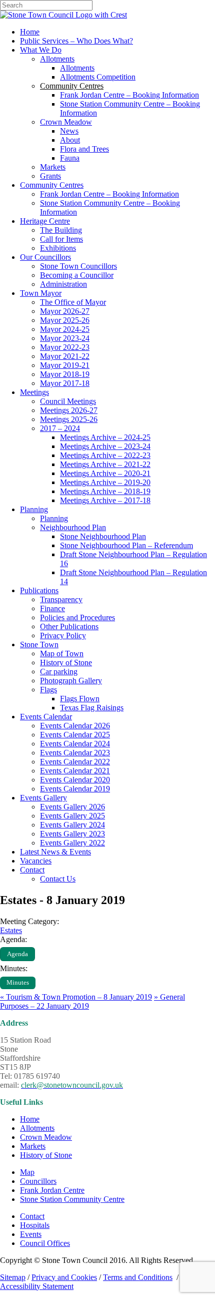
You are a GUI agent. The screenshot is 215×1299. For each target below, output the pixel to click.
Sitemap (13, 1277)
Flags (48, 689)
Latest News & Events (55, 851)
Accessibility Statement (37, 1286)
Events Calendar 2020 (75, 779)
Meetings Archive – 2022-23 (105, 455)
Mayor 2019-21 (65, 365)
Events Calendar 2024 (75, 743)
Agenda (17, 954)
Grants (50, 176)
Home (30, 32)
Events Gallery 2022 (72, 842)
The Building (61, 230)
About (70, 140)
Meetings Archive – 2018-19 (105, 491)
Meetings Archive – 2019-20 (105, 482)
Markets (53, 167)
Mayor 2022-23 (65, 347)
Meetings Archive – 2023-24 (105, 446)
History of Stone (66, 662)
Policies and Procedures (77, 617)
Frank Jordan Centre (52, 1190)
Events (31, 1234)
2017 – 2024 (60, 428)
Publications (39, 590)
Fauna (70, 158)
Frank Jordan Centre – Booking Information (129, 95)
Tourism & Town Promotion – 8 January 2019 (76, 997)
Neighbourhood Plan (73, 527)
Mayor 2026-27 (65, 311)
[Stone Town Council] (63, 15)
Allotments (57, 59)
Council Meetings (68, 401)
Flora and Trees (84, 149)
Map (27, 1172)
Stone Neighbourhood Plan (103, 536)
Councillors (38, 1181)
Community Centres (52, 185)
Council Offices (45, 1243)
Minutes (17, 982)
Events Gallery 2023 (72, 833)
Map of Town (62, 653)
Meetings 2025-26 (69, 419)
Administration (63, 284)
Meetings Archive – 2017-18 (105, 500)
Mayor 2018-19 (65, 374)
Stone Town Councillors (78, 266)
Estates (11, 930)
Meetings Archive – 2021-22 (105, 464)
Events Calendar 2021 (75, 770)
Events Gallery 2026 (72, 806)
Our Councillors (45, 257)
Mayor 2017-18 (65, 383)
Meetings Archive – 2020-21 (105, 473)
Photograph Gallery (71, 680)
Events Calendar (46, 716)
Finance (52, 608)
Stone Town (39, 644)
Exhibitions (58, 248)
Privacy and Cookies (64, 1277)
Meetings (34, 392)
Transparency (61, 599)
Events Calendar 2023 (75, 752)
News (69, 131)
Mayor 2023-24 (65, 338)
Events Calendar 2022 (75, 761)
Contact (32, 869)
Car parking (59, 671)
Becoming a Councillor (77, 275)
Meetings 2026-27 (69, 410)
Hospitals (35, 1225)
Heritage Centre (45, 221)
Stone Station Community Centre (72, 1199)
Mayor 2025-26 (65, 320)
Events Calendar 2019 (75, 788)
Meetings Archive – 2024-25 (105, 437)
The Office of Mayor (73, 302)
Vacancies (36, 860)
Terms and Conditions (137, 1277)
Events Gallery (43, 797)
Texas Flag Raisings (92, 707)
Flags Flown (80, 698)
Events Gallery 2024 (72, 824)
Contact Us (58, 879)
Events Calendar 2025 (75, 734)
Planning (34, 509)
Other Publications (69, 626)
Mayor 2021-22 (65, 356)
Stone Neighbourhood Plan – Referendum (126, 545)
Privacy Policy (63, 635)
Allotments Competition (98, 77)
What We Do (41, 50)
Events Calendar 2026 (75, 725)
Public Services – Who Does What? (76, 41)
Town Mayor (41, 293)
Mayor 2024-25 (65, 329)
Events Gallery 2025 (72, 815)
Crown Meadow (66, 122)
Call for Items (61, 239)
